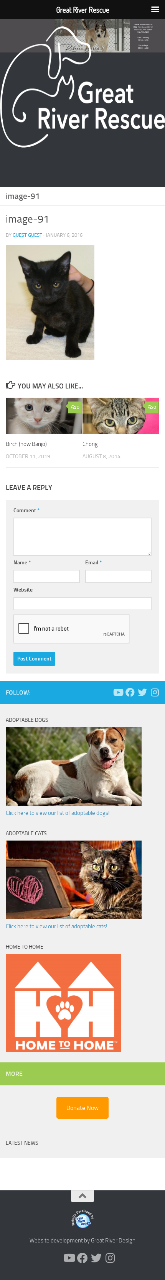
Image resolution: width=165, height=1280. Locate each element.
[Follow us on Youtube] (117, 692)
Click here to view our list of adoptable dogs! (58, 813)
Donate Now (82, 1107)
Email (93, 562)
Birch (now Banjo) (26, 444)
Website (23, 590)
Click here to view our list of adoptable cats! (56, 926)
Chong (90, 444)
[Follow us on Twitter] (142, 692)
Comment (26, 510)
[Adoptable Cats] (74, 917)
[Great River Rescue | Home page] (82, 87)
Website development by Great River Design (82, 1240)
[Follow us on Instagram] (154, 692)
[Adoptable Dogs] (74, 803)
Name (22, 562)
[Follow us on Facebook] (130, 692)
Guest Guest (27, 235)
